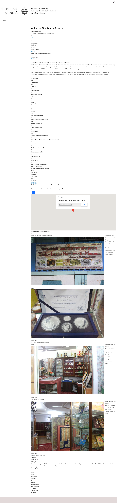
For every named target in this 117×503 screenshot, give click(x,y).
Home (4, 20)
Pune (32, 37)
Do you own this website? (65, 204)
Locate (33, 192)
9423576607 (34, 51)
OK (84, 204)
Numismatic (34, 59)
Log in (113, 2)
